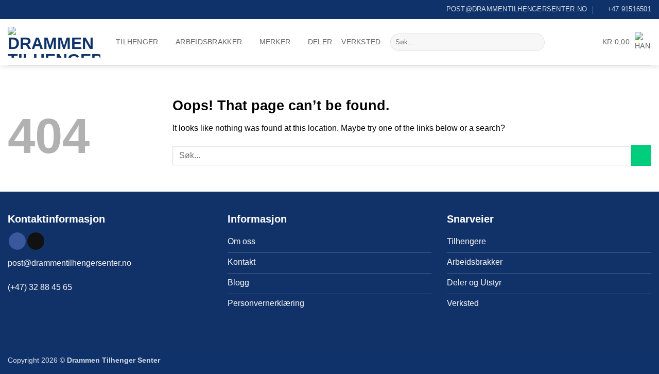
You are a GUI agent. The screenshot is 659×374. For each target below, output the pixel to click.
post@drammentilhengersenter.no (69, 263)
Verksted (360, 42)
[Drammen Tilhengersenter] (54, 42)
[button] (626, 42)
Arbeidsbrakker (209, 42)
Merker (275, 42)
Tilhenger (137, 42)
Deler (320, 42)
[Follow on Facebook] (17, 241)
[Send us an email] (35, 241)
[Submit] (535, 42)
